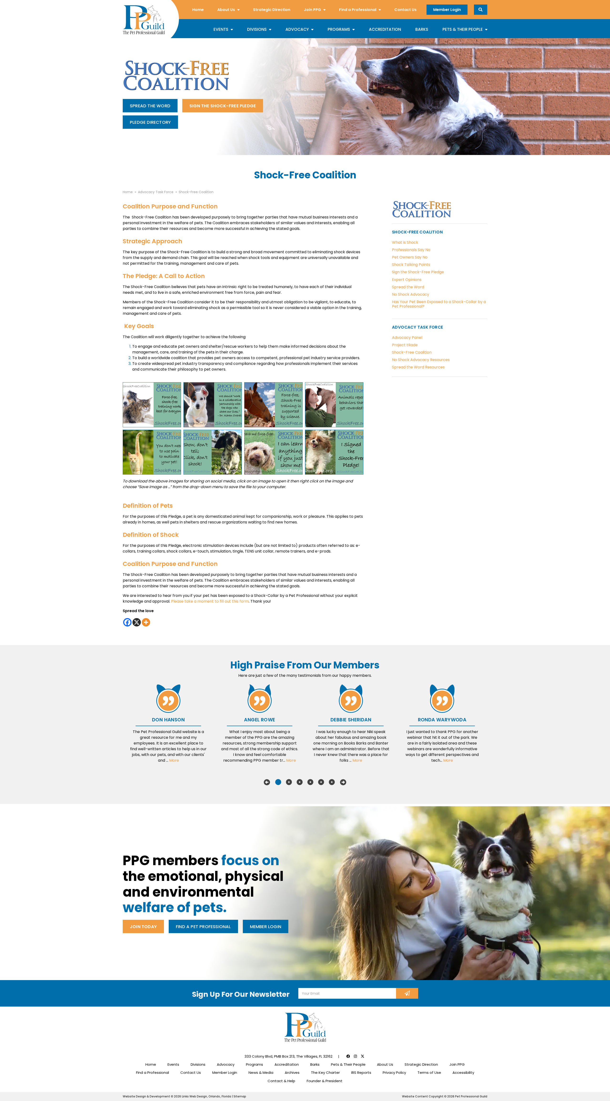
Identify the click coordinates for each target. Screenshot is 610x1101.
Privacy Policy (394, 1072)
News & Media (261, 1072)
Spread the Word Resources (418, 367)
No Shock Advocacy (410, 294)
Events (221, 29)
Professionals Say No (411, 250)
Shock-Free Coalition (412, 352)
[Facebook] (127, 622)
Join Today (143, 927)
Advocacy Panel (407, 337)
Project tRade (405, 345)
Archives (292, 1072)
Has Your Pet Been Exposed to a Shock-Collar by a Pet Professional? (439, 304)
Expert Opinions (407, 279)
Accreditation (385, 29)
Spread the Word (150, 106)
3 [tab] (299, 782)
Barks (421, 29)
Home (198, 9)
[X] (136, 622)
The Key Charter (325, 1072)
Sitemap (240, 1096)
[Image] (152, 404)
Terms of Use (429, 1072)
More (174, 760)
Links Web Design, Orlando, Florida (207, 1096)
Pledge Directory (150, 122)
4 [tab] (310, 782)
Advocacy (297, 29)
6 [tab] (332, 782)
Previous (267, 782)
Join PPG (312, 9)
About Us (226, 9)
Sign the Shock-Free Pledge (222, 106)
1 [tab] (278, 782)
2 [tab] (289, 782)
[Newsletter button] (407, 993)
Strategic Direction (271, 9)
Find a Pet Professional (203, 927)
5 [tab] (321, 782)
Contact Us (405, 9)
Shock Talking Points (411, 264)
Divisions (257, 29)
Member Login (447, 9)
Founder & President (324, 1080)
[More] (146, 622)
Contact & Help (281, 1080)
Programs (339, 29)
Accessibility (463, 1072)
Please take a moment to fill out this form (210, 601)
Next (343, 782)
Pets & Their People (462, 29)
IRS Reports (361, 1072)
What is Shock (405, 242)
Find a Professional (357, 9)
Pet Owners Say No (409, 257)
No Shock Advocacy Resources (421, 359)
